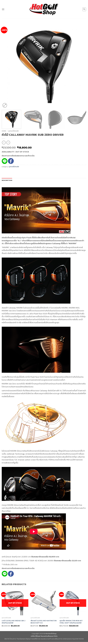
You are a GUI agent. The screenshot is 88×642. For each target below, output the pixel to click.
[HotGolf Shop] (44, 9)
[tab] (7, 180)
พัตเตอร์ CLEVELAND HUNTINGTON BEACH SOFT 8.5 (44, 622)
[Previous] (6, 65)
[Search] (84, 9)
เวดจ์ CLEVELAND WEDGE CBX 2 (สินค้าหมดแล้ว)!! (13, 622)
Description (7, 180)
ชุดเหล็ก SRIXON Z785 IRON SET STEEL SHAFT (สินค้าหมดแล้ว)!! (71, 622)
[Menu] (3, 9)
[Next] (82, 65)
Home (4, 131)
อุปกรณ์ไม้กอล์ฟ (13, 131)
